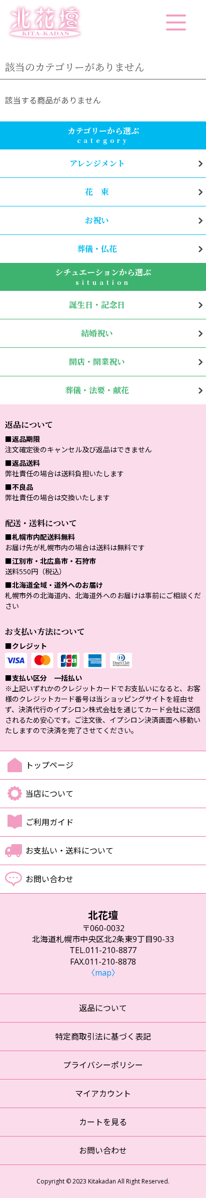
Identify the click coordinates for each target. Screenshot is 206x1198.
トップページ (50, 765)
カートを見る (103, 1122)
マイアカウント (103, 1093)
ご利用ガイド (50, 822)
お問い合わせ (50, 879)
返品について (103, 1008)
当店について (50, 793)
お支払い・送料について (70, 850)
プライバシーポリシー (103, 1065)
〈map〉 (103, 972)
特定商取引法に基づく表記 (103, 1036)
